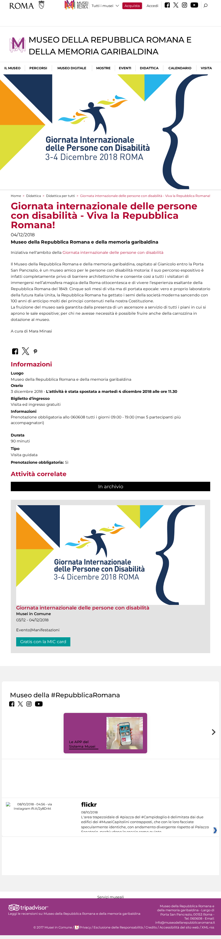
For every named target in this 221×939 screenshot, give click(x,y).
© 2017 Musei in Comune (52, 927)
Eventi (125, 68)
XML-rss (208, 927)
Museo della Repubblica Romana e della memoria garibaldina (92, 914)
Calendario (179, 68)
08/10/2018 (145, 822)
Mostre (103, 68)
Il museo (12, 68)
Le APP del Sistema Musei (82, 744)
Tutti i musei (102, 6)
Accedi (152, 6)
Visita (206, 68)
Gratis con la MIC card (43, 641)
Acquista (132, 6)
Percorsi (38, 68)
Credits (151, 927)
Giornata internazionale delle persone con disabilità (113, 252)
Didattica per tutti (60, 196)
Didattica (149, 68)
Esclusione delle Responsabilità (118, 927)
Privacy (85, 927)
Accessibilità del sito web (179, 927)
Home (16, 196)
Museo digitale (71, 68)
